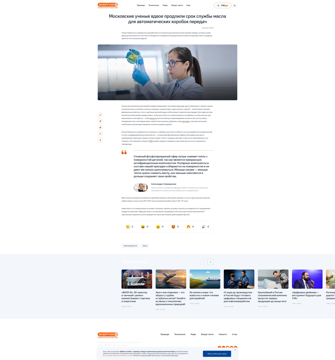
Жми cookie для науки (217, 354)
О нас (234, 334)
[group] (137, 291)
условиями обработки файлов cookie (118, 356)
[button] (203, 262)
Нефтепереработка (130, 246)
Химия (145, 246)
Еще (188, 5)
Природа (141, 5)
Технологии (154, 5)
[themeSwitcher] (234, 5)
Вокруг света (177, 5)
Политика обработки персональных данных (113, 345)
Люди (165, 5)
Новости (223, 334)
